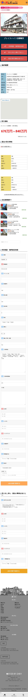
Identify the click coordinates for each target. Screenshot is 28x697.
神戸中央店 (5, 656)
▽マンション (18, 606)
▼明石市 (17, 602)
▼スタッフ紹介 (4, 638)
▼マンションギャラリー (7, 622)
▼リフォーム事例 (5, 630)
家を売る (7, 7)
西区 (2, 606)
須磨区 (21, 7)
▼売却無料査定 (4, 617)
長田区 (2, 609)
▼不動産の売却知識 (5, 620)
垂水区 (2, 604)
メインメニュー (26, 1)
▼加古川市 (17, 604)
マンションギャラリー (14, 7)
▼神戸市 (3, 602)
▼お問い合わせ (4, 639)
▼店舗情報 (3, 636)
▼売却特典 (3, 619)
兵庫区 (2, 611)
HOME (2, 7)
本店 (3, 643)
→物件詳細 (23, 209)
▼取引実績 (3, 627)
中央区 (2, 612)
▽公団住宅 (17, 607)
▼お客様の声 (4, 628)
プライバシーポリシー (14, 686)
